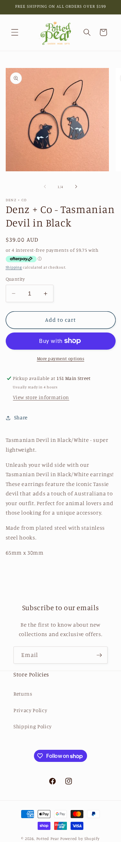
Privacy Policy (30, 710)
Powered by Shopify (80, 838)
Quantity (15, 279)
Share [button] (21, 417)
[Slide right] (76, 186)
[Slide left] (45, 186)
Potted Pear (47, 838)
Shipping (14, 267)
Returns (22, 694)
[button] (15, 32)
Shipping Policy (32, 726)
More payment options (60, 358)
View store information (41, 397)
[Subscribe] (99, 655)
